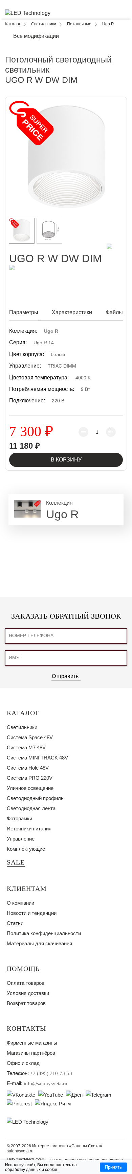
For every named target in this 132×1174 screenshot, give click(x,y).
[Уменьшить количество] (83, 432)
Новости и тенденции (32, 913)
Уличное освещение (30, 788)
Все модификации (36, 36)
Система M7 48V (26, 747)
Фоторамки (19, 818)
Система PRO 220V (29, 778)
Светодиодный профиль (35, 798)
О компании (20, 903)
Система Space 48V (30, 737)
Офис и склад (23, 1063)
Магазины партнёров (31, 1053)
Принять (113, 1167)
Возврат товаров (26, 1003)
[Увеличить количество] (111, 432)
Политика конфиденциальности (44, 933)
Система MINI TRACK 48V (37, 757)
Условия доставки (28, 993)
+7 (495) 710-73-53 (51, 1073)
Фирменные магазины (32, 1043)
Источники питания (29, 828)
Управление (21, 839)
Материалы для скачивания (39, 943)
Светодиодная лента (31, 808)
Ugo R (51, 331)
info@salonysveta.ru (45, 1083)
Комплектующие (26, 849)
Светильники (22, 727)
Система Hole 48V (28, 768)
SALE (16, 862)
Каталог (23, 713)
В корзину (66, 460)
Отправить (65, 676)
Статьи (15, 923)
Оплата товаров (25, 983)
